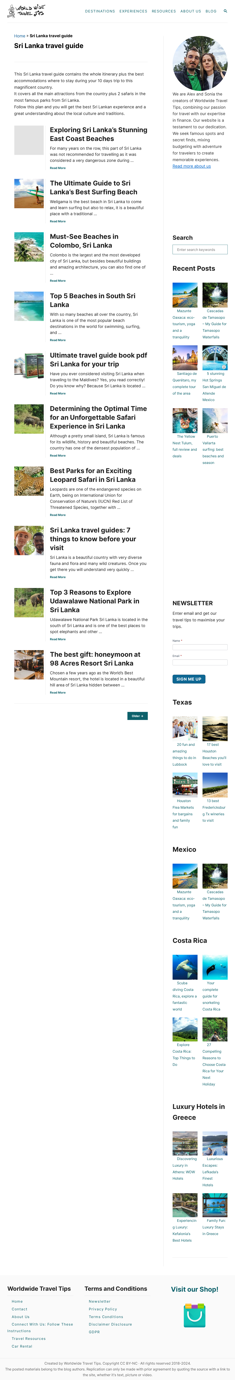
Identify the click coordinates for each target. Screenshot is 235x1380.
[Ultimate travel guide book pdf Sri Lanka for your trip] (27, 365)
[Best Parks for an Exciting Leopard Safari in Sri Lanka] (27, 481)
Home (19, 36)
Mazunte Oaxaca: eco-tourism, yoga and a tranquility (184, 324)
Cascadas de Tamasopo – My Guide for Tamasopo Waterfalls (215, 324)
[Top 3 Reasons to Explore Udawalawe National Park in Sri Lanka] (27, 602)
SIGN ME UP (189, 679)
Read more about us (192, 166)
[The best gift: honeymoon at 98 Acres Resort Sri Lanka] (27, 664)
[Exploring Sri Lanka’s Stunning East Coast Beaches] (27, 140)
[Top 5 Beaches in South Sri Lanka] (27, 306)
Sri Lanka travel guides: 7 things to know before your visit (93, 539)
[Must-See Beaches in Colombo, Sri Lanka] (27, 247)
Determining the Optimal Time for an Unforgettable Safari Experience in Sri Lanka (98, 417)
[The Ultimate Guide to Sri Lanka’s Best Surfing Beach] (27, 193)
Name (177, 640)
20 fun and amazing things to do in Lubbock (184, 754)
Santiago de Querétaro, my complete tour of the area (185, 383)
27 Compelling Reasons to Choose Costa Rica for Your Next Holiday (214, 1064)
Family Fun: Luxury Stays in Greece (214, 1227)
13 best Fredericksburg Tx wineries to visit (214, 811)
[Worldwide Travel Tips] (40, 11)
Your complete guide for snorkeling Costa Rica (211, 996)
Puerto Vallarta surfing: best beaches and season (213, 449)
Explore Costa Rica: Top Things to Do (184, 1055)
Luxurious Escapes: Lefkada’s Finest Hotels (213, 1172)
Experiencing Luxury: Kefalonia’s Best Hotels (184, 1230)
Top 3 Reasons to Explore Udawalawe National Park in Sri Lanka (94, 601)
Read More (58, 168)
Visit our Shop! (194, 1289)
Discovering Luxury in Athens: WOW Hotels (185, 1169)
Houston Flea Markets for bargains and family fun (183, 814)
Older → (137, 716)
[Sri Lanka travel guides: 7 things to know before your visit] (27, 540)
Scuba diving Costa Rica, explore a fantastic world (185, 996)
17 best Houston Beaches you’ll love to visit (214, 754)
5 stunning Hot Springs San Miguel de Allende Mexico (214, 386)
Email (177, 656)
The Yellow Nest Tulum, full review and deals (185, 446)
